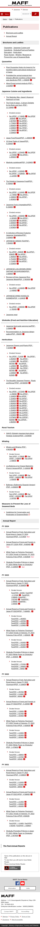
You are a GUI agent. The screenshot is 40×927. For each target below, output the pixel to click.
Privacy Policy (14, 916)
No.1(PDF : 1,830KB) (17, 216)
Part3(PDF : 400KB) (16, 696)
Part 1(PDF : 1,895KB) (16, 494)
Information (12, 888)
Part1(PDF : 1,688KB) (16, 755)
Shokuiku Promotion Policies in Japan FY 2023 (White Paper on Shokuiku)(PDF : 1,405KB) (20, 654)
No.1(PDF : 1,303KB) (17, 171)
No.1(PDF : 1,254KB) (17, 152)
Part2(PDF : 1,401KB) (18, 645)
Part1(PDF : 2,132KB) (16, 782)
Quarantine (8, 48)
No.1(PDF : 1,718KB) (17, 116)
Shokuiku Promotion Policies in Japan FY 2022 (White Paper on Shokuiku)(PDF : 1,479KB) (20, 745)
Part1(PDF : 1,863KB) (18, 619)
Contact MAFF (9, 911)
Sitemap (25, 9)
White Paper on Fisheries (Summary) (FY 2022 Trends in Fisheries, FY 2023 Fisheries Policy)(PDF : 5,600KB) (20, 723)
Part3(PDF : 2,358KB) (23, 826)
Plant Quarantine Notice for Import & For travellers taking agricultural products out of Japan (20, 70)
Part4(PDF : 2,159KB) (18, 625)
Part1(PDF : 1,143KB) (16, 733)
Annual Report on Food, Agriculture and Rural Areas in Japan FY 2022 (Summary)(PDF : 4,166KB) (20, 682)
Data (10, 19)
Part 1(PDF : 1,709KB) (16, 456)
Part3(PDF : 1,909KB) (18, 623)
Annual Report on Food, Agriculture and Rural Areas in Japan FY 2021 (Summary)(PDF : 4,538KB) (20, 772)
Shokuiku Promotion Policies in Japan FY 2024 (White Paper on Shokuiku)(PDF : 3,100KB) (20, 564)
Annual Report (11, 36)
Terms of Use (26, 916)
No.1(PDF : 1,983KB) (17, 307)
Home (5, 19)
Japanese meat (11, 315)
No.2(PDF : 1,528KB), (17, 173)
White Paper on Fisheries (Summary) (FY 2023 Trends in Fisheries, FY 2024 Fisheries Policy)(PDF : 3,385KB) (20, 633)
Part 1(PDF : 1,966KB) (16, 475)
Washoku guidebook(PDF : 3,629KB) (19, 162)
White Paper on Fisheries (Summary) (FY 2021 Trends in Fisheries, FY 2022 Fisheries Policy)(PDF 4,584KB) (20, 814)
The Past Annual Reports (14, 846)
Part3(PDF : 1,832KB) (16, 806)
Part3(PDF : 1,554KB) (16, 716)
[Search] (35, 14)
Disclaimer (5, 919)
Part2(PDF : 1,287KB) (18, 621)
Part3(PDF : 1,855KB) (16, 737)
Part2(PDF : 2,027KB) (16, 713)
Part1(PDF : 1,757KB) (18, 664)
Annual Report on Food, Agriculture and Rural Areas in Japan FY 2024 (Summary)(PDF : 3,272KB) (20, 534)
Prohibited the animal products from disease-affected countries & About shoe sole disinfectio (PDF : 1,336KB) (20, 78)
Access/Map (25, 911)
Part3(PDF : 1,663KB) (18, 647)
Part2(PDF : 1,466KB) (18, 666)
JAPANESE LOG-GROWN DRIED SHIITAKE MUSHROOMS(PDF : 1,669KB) (18, 271)
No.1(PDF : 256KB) (16, 252)
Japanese (17, 9)
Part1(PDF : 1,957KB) (16, 692)
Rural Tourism (9, 55)
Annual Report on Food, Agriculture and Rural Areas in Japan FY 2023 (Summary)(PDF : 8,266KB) (20, 583)
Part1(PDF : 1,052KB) (18, 642)
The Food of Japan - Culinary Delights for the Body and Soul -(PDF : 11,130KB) (20, 105)
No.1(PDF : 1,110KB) (17, 192)
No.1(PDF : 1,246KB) (17, 288)
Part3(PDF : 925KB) (16, 759)
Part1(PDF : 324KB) (18, 593)
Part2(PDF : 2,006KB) (16, 804)
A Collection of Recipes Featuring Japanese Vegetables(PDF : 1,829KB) (18, 235)
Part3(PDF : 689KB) (16, 787)
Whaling (18, 55)
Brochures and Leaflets (14, 33)
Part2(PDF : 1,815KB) (16, 735)
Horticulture (17, 52)
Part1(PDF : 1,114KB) (16, 823)
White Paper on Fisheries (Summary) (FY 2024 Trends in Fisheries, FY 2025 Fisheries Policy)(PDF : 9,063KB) (20, 554)
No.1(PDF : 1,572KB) (17, 392)
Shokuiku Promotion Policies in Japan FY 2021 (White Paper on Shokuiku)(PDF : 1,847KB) (20, 833)
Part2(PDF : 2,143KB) (16, 694)
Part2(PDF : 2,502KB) (16, 784)
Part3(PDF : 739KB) (18, 669)
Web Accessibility (17, 919)
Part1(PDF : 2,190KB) (16, 711)
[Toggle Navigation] (2, 14)
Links (28, 888)
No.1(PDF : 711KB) (16, 356)
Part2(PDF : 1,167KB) (16, 757)
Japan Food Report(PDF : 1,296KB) (19, 138)
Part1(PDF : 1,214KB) (16, 802)
